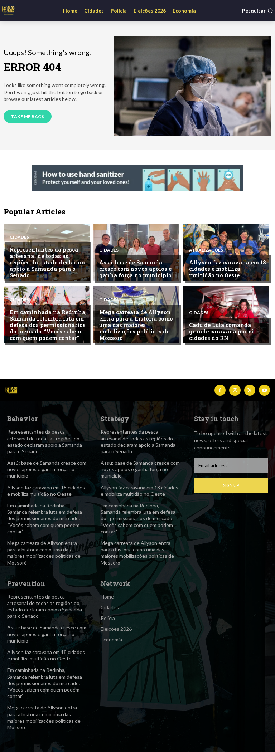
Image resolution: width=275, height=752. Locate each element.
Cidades (19, 237)
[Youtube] (264, 390)
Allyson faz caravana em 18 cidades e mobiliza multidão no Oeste (227, 269)
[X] (249, 390)
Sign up (231, 485)
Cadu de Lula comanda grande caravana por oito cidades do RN (224, 331)
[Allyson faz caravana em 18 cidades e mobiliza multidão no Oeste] (226, 252)
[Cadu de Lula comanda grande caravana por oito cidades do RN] (226, 314)
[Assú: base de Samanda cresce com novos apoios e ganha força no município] (136, 252)
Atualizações (206, 250)
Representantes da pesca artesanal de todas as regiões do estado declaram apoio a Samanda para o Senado (47, 262)
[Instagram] (234, 390)
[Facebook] (220, 390)
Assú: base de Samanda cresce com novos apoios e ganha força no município (135, 269)
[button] (257, 10)
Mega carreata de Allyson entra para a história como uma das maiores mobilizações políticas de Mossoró (136, 324)
